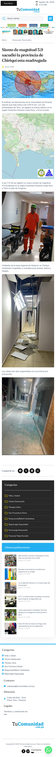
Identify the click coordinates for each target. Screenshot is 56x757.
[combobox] (22, 18)
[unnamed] (28, 35)
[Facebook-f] (23, 751)
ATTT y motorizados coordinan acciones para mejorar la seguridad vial (33, 598)
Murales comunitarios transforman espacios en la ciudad (31, 570)
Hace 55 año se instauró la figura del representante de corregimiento (32, 625)
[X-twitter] (32, 751)
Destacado (16, 40)
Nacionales (26, 40)
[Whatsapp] (48, 750)
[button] (50, 18)
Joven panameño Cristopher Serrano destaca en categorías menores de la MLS (32, 612)
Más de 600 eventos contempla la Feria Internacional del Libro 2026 (33, 557)
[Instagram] (28, 751)
